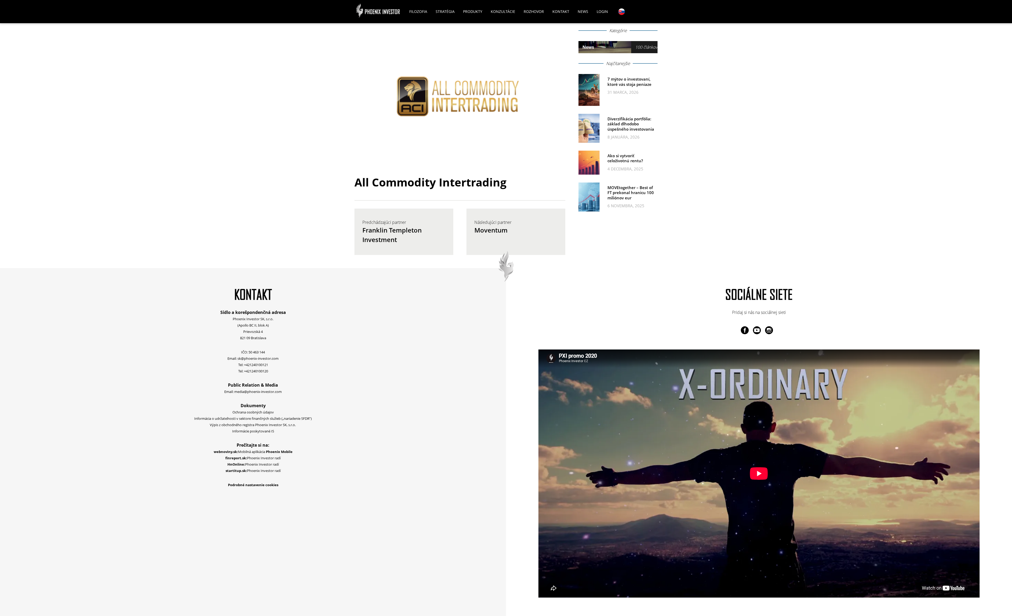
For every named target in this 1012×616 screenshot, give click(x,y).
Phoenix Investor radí (253, 458)
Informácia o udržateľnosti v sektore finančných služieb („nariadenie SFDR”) (253, 418)
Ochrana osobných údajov (253, 412)
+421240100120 (256, 371)
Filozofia (418, 11)
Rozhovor (534, 11)
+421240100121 (256, 364)
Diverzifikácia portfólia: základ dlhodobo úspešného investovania (630, 124)
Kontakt (560, 11)
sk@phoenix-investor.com (258, 358)
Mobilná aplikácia (253, 451)
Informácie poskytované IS (253, 431)
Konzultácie (503, 11)
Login (602, 11)
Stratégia (445, 11)
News (583, 11)
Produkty (472, 11)
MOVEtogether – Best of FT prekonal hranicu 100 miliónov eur (630, 192)
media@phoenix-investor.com (258, 391)
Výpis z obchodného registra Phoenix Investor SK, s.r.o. (253, 424)
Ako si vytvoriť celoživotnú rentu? (625, 158)
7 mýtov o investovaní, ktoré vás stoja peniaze (629, 81)
